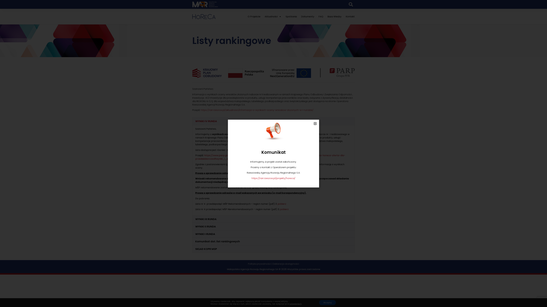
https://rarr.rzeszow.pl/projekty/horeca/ (273, 178)
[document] (273, 153)
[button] (315, 124)
